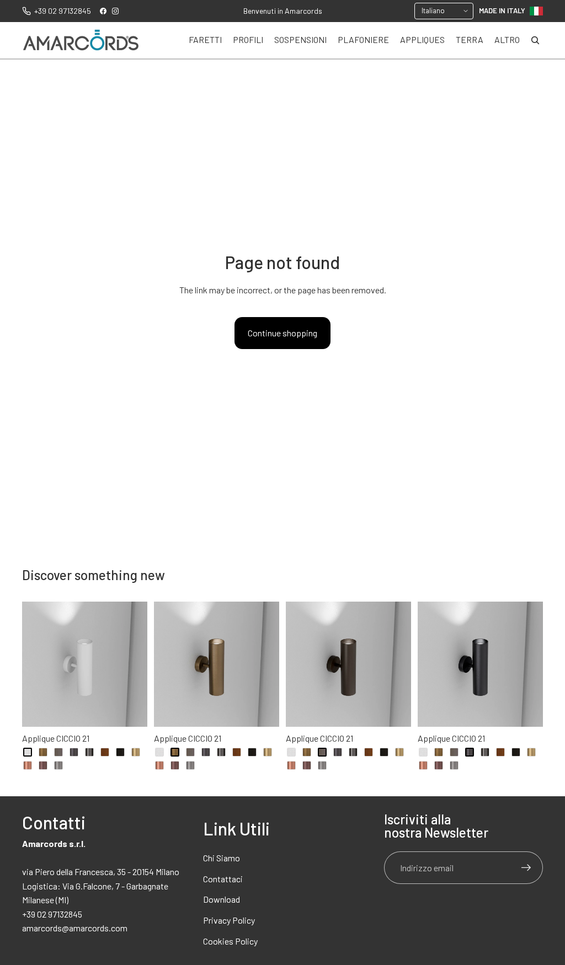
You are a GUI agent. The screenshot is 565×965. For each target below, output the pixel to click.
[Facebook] (103, 11)
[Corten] (104, 752)
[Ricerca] (535, 40)
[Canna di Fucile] (89, 752)
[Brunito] (58, 752)
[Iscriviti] (526, 868)
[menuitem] (507, 40)
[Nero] (120, 752)
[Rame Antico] (43, 765)
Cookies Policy (230, 941)
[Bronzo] (43, 752)
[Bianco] (27, 752)
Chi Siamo (221, 858)
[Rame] (27, 765)
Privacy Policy (229, 920)
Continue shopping (282, 333)
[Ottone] (135, 752)
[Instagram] (115, 11)
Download (221, 899)
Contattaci (223, 878)
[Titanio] (58, 765)
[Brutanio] (73, 752)
